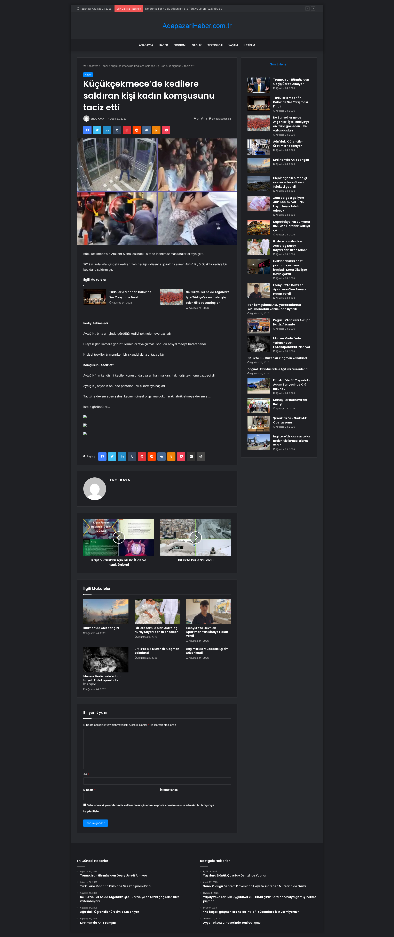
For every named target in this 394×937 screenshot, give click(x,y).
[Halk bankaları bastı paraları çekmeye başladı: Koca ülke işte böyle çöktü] (258, 266)
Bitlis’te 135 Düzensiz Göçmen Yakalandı (157, 651)
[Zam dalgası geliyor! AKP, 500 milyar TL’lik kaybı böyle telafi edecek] (258, 203)
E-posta (89, 789)
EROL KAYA (97, 118)
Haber (163, 45)
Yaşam (233, 45)
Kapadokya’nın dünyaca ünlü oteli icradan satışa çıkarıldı (291, 226)
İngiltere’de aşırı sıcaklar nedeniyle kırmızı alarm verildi (291, 440)
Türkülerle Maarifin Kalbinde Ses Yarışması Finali (290, 102)
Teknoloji (215, 45)
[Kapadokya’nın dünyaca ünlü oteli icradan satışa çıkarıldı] (258, 227)
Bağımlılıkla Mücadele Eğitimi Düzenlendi (207, 651)
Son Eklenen (279, 64)
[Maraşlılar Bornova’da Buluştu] (258, 405)
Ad (86, 774)
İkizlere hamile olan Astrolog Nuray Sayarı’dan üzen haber (156, 630)
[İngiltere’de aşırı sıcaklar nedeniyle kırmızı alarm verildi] (258, 442)
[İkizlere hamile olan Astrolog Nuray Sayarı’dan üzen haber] (157, 611)
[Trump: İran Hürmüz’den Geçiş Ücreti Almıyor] (258, 85)
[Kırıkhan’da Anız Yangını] (105, 611)
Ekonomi (180, 45)
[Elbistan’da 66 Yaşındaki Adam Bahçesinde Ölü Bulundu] (258, 386)
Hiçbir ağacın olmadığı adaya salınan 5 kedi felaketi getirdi (290, 182)
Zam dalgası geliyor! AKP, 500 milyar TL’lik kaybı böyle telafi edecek (288, 204)
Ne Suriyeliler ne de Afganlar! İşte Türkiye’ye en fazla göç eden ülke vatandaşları (196, 8)
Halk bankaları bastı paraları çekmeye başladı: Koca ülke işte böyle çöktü (290, 267)
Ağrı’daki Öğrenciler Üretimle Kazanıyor (288, 143)
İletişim (249, 45)
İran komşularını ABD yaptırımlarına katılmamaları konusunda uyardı (274, 307)
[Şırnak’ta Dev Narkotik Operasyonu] (258, 423)
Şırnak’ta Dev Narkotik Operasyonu (290, 420)
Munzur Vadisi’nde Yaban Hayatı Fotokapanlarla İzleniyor (102, 680)
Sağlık (197, 45)
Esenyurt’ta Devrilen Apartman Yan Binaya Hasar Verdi (207, 632)
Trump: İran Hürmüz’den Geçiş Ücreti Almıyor (291, 82)
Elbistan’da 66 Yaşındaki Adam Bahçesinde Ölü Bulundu (291, 384)
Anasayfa (146, 45)
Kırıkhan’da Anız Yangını (101, 628)
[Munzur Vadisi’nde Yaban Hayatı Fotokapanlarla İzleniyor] (105, 659)
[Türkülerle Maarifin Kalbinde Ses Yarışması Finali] (95, 297)
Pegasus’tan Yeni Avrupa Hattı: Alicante (291, 322)
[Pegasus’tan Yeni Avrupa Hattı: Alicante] (258, 325)
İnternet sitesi (169, 789)
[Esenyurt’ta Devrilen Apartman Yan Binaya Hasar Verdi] (208, 611)
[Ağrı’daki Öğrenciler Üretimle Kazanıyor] (258, 147)
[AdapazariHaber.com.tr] (197, 26)
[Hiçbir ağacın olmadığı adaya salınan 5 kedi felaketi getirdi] (258, 183)
